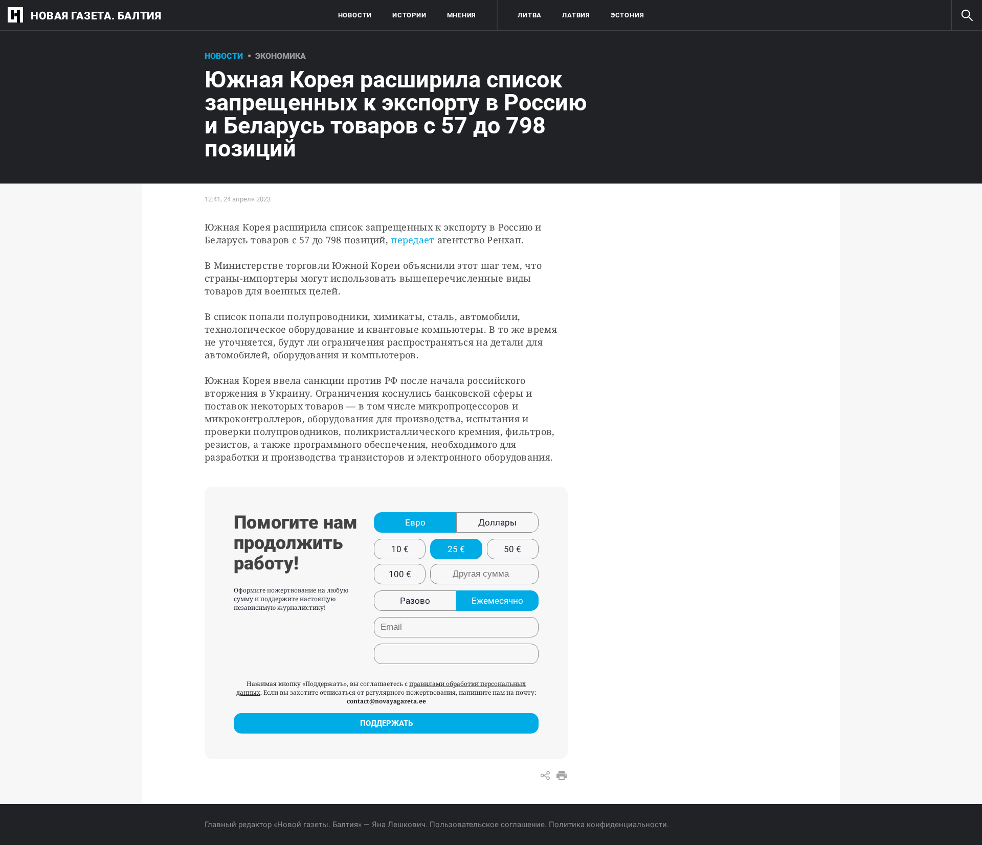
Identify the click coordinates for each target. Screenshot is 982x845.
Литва (530, 15)
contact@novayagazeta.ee (386, 701)
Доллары (497, 522)
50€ (512, 549)
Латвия (576, 15)
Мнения (462, 15)
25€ (456, 549)
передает (412, 240)
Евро (415, 522)
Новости (355, 15)
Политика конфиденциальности (608, 824)
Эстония (627, 15)
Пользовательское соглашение (487, 824)
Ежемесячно (497, 601)
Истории (409, 15)
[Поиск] (966, 15)
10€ (400, 549)
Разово (415, 601)
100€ (400, 574)
